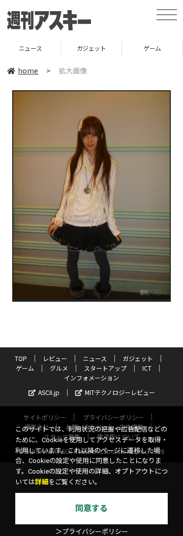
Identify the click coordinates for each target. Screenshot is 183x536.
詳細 (41, 482)
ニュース (95, 358)
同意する (91, 508)
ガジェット (47, 48)
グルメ (59, 368)
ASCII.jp (48, 392)
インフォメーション (91, 377)
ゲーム (108, 48)
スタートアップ (105, 368)
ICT (146, 368)
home (28, 70)
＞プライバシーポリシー (91, 531)
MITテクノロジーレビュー (120, 392)
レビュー (55, 358)
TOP (21, 358)
